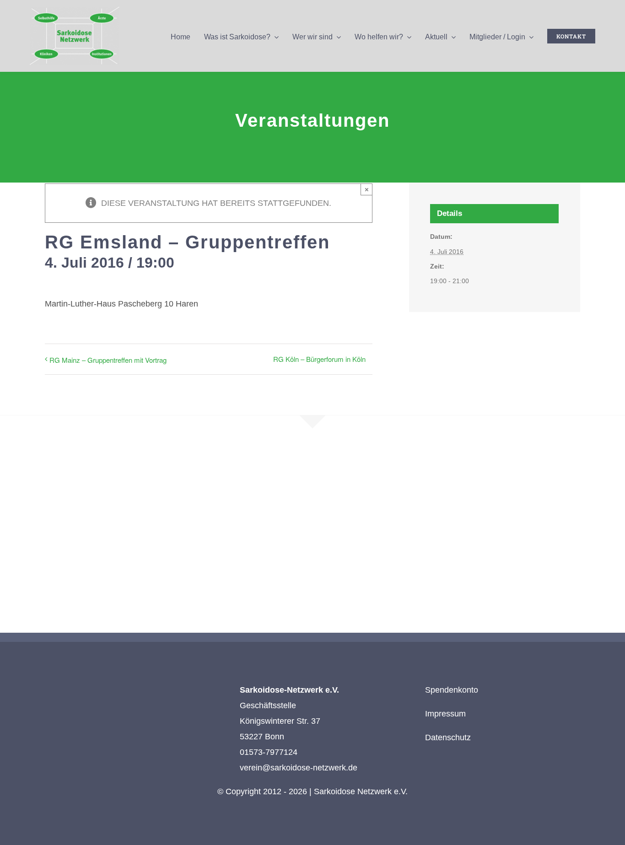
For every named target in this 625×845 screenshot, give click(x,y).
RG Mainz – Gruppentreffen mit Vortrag (108, 360)
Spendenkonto (451, 689)
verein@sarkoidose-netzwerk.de (298, 767)
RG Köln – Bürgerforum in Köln (319, 359)
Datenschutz (448, 737)
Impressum (445, 713)
